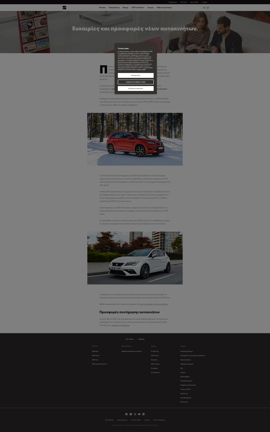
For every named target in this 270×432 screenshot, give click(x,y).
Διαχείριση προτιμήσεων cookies (135, 82)
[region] (136, 68)
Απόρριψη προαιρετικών (135, 88)
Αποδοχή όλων (135, 75)
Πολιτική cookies (141, 69)
